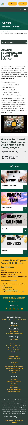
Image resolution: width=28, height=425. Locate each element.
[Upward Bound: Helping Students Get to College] (14, 124)
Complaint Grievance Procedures (14, 368)
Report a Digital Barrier (13, 381)
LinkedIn (14, 308)
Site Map (14, 422)
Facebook (6, 308)
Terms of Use (9, 420)
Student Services (7, 32)
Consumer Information (14, 370)
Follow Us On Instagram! (15, 292)
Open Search (21, 9)
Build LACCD (13, 385)
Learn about (25, 187)
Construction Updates (14, 350)
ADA (14, 364)
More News (12, 302)
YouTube (22, 308)
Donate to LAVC (13, 356)
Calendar (5, 229)
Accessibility (14, 362)
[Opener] (26, 309)
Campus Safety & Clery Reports (14, 366)
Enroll (22, 4)
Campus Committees (14, 348)
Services (5, 251)
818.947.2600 (14, 326)
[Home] (3, 3)
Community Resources (14, 358)
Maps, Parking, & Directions (14, 346)
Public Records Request (14, 389)
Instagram (10, 308)
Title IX (14, 372)
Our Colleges (14, 387)
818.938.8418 (14, 331)
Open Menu (25, 9)
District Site (14, 379)
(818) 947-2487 (7, 288)
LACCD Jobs (14, 383)
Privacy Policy (19, 420)
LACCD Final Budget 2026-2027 (14, 298)
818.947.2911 (14, 339)
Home (1, 32)
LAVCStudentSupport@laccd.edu (14, 333)
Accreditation (14, 344)
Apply (12, 4)
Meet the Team (7, 207)
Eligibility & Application (9, 186)
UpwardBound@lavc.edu (11, 290)
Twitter (18, 308)
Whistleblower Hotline (14, 391)
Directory (14, 352)
